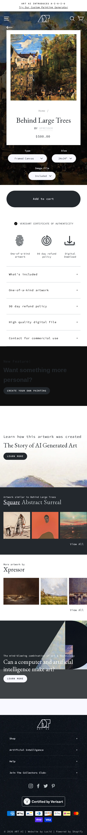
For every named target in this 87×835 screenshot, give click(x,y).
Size (64, 150)
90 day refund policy (43, 306)
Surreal (52, 502)
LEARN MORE (15, 678)
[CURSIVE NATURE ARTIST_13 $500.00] (54, 591)
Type (27, 150)
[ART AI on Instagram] (31, 786)
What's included (43, 274)
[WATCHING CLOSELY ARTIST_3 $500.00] (45, 525)
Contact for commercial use (43, 338)
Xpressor (46, 128)
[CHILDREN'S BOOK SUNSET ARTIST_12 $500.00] (73, 525)
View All (77, 544)
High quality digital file (43, 322)
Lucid (48, 831)
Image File (42, 168)
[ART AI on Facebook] (38, 786)
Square (11, 502)
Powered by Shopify (69, 831)
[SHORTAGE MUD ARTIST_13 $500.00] (21, 591)
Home (41, 111)
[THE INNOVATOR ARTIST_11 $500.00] (16, 525)
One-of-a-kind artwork (43, 290)
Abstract (32, 502)
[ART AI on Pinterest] (53, 786)
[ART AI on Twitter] (46, 786)
